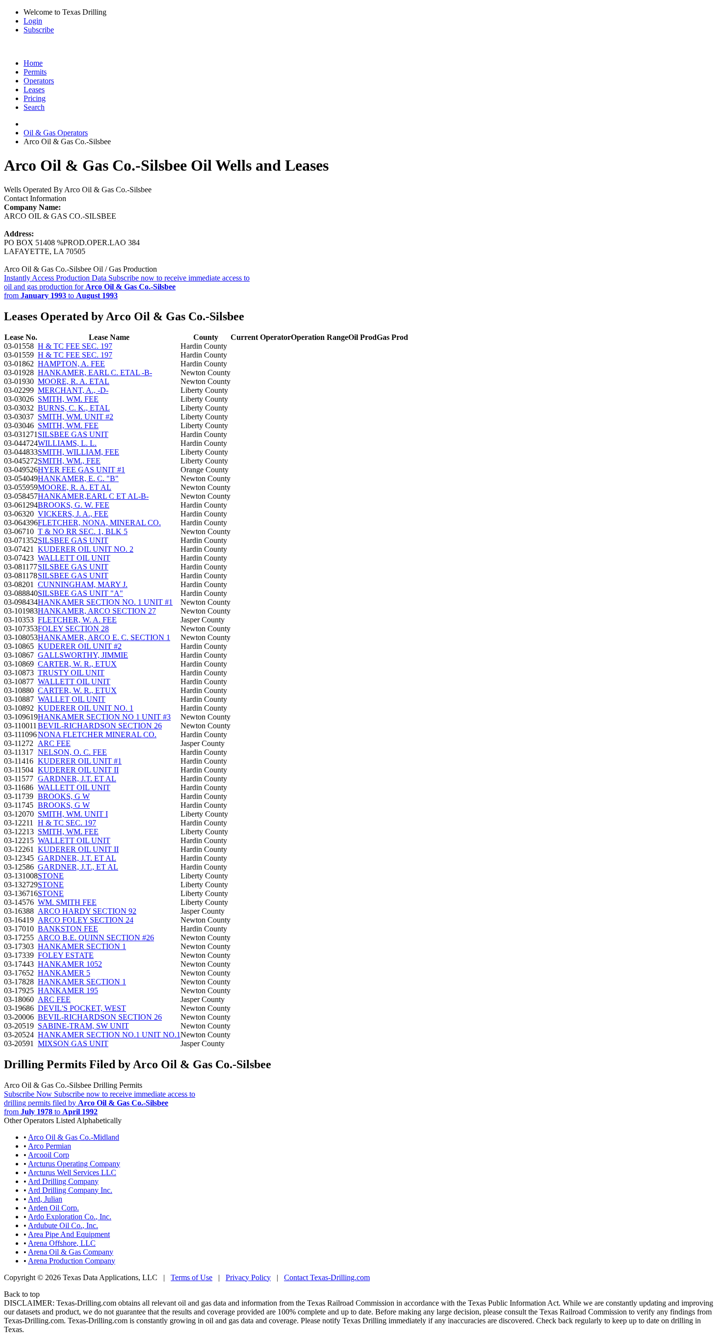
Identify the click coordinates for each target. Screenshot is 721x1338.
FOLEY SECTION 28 (73, 628)
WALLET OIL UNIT (71, 699)
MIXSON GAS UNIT (73, 1043)
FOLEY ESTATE (66, 955)
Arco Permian (49, 1146)
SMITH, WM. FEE (68, 399)
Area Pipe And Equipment (69, 1234)
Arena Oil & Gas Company (70, 1252)
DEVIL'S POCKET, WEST (82, 1008)
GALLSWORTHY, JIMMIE (83, 655)
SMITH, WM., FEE (69, 461)
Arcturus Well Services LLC (72, 1172)
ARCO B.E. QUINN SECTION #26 (96, 937)
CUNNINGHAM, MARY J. (83, 584)
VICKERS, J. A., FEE (73, 514)
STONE (51, 876)
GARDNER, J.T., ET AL (78, 867)
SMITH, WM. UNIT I (73, 814)
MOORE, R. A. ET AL (74, 487)
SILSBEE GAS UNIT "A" (80, 593)
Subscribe (39, 30)
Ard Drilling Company (63, 1181)
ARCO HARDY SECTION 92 (87, 911)
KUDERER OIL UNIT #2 (80, 646)
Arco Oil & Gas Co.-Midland (73, 1137)
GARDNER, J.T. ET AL (77, 778)
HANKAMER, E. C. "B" (78, 478)
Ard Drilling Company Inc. (70, 1190)
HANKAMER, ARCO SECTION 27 (97, 611)
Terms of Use (191, 1277)
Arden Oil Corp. (53, 1208)
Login (33, 21)
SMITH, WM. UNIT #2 (75, 416)
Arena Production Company (71, 1261)
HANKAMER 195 (68, 990)
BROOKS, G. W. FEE (73, 505)
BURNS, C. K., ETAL (74, 408)
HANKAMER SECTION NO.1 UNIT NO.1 (109, 1034)
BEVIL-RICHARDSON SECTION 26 (100, 725)
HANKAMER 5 (64, 973)
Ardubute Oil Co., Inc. (63, 1225)
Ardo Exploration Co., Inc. (69, 1216)
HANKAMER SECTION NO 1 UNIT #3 (104, 717)
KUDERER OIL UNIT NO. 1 (85, 708)
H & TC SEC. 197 (67, 823)
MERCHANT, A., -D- (73, 390)
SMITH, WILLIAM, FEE (78, 452)
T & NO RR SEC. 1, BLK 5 (83, 531)
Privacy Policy (248, 1277)
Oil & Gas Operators (56, 133)
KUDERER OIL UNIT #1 (80, 761)
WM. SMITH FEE (67, 902)
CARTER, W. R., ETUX (77, 664)
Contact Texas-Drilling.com (327, 1277)
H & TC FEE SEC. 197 (75, 346)
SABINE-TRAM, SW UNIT (83, 1026)
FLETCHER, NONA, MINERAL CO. (99, 522)
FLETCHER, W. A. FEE (77, 620)
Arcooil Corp (48, 1155)
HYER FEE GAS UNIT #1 (81, 469)
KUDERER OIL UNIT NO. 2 (85, 549)
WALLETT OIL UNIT (74, 558)
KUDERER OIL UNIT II (78, 770)
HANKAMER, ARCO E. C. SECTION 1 (104, 637)
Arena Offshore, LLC (62, 1243)
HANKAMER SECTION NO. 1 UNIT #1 (105, 602)
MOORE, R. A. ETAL (73, 381)
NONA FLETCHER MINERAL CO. (97, 734)
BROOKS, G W (64, 796)
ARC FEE (54, 743)
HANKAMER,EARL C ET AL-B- (93, 496)
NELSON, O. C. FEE (72, 752)
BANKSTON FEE (68, 929)
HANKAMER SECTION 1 (82, 946)
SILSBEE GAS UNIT (73, 434)
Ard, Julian (45, 1199)
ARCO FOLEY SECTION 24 (85, 920)
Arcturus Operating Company (74, 1163)
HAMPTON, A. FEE (71, 364)
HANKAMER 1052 (70, 964)
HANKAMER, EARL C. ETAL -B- (95, 372)
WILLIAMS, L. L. (67, 443)
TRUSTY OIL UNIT (71, 673)
